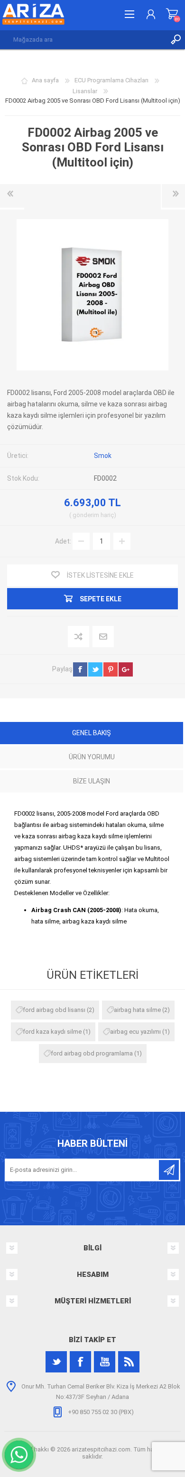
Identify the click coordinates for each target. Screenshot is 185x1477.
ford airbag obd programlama (92, 1053)
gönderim (86, 515)
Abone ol (169, 1170)
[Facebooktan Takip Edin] (80, 1361)
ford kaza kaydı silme (52, 1031)
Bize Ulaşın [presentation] (91, 781)
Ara (175, 39)
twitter (95, 669)
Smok (102, 455)
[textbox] (83, 39)
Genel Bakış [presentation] (91, 733)
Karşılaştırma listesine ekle (79, 637)
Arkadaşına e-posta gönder (103, 637)
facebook (80, 669)
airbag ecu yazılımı (135, 1031)
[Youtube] (104, 1361)
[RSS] (128, 1361)
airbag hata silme (137, 1009)
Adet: (63, 541)
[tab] (91, 734)
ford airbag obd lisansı (54, 1009)
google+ (126, 669)
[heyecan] (56, 1361)
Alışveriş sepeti (172, 14)
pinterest (110, 669)
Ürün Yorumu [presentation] (92, 757)
